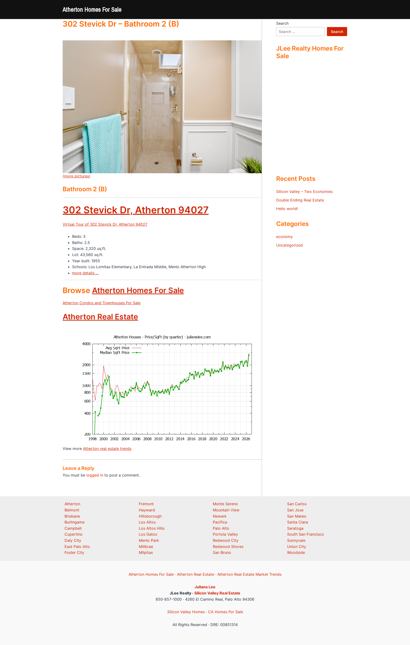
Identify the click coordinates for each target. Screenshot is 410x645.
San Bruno (222, 552)
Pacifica (220, 522)
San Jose (295, 510)
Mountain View (226, 510)
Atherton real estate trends (107, 448)
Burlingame (74, 522)
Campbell (73, 528)
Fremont (146, 503)
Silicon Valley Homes (186, 611)
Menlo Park (149, 540)
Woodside (296, 552)
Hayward (147, 510)
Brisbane (72, 516)
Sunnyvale (296, 540)
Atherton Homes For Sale (92, 9)
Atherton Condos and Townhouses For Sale (101, 302)
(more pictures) (76, 176)
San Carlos (297, 503)
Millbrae (146, 546)
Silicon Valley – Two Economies (304, 191)
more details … (85, 273)
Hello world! (287, 208)
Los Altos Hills (151, 528)
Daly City (73, 540)
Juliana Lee (205, 586)
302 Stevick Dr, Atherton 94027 (136, 210)
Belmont (72, 510)
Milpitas (146, 552)
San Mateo (296, 516)
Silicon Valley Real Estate (217, 593)
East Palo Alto (77, 546)
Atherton (72, 503)
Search (282, 23)
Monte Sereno (225, 503)
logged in (94, 475)
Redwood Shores (228, 546)
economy (284, 236)
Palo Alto (221, 528)
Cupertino (74, 534)
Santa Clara (297, 522)
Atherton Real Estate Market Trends (249, 574)
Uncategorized (289, 245)
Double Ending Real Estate (300, 200)
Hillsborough (150, 516)
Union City (296, 546)
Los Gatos (148, 534)
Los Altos (147, 522)
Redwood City (225, 540)
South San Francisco (305, 534)
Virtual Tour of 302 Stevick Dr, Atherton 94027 (105, 224)
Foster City (74, 552)
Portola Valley (225, 534)
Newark (220, 516)
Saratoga (295, 528)
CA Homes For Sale (225, 611)
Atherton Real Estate (100, 316)
